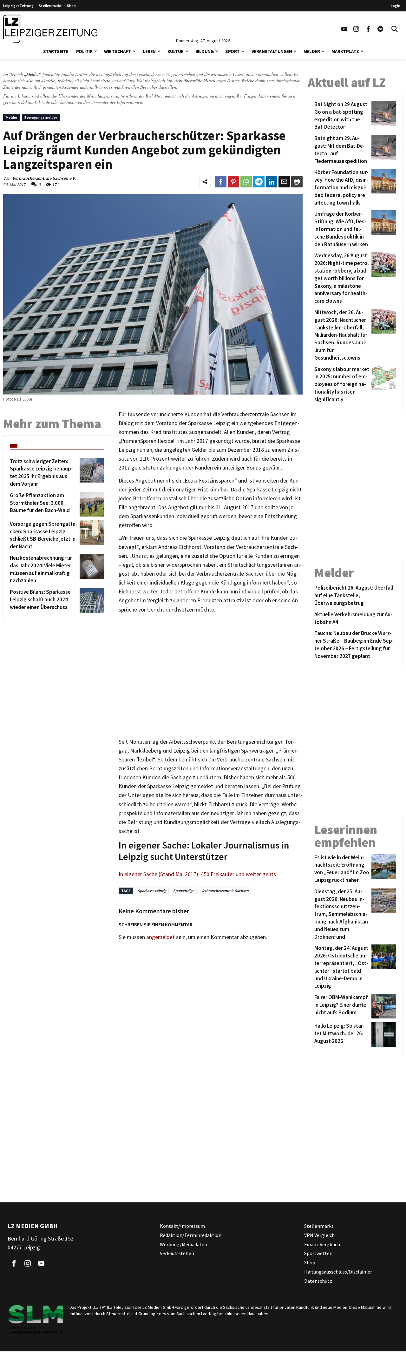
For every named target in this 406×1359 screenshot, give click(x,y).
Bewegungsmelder (40, 117)
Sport (232, 51)
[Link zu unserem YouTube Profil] (344, 29)
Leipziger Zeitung (18, 5)
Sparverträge (183, 890)
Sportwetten (318, 1253)
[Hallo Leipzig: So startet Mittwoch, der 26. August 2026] (382, 1034)
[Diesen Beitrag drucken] (297, 181)
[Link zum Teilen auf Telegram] (259, 181)
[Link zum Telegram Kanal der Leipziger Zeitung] (380, 29)
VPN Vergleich (319, 1235)
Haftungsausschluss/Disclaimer (338, 1271)
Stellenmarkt (50, 5)
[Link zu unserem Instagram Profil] (356, 29)
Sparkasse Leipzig (152, 890)
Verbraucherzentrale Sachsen (225, 890)
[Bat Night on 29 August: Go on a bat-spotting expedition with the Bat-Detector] (382, 116)
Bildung (204, 51)
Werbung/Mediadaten (183, 1244)
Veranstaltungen (272, 51)
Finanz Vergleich (322, 1244)
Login (395, 5)
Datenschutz (318, 1281)
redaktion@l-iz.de (34, 102)
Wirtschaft (117, 51)
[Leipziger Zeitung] (50, 29)
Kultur (175, 51)
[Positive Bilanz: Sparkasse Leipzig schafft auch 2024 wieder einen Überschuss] (90, 600)
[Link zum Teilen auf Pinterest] (233, 181)
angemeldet (160, 937)
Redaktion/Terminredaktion (190, 1235)
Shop (71, 5)
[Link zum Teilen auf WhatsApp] (246, 181)
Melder (312, 51)
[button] (95, 50)
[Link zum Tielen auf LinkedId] (271, 181)
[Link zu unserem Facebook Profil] (368, 29)
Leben (149, 51)
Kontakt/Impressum (182, 1226)
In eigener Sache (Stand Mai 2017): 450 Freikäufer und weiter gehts (197, 874)
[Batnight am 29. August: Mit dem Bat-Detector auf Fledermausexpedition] (382, 150)
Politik (84, 51)
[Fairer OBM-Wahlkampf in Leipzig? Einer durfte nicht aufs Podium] (382, 1006)
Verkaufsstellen (177, 1253)
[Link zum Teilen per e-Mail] (284, 181)
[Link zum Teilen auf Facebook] (220, 181)
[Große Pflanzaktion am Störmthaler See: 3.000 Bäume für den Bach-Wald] (90, 504)
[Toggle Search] (394, 29)
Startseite (56, 51)
